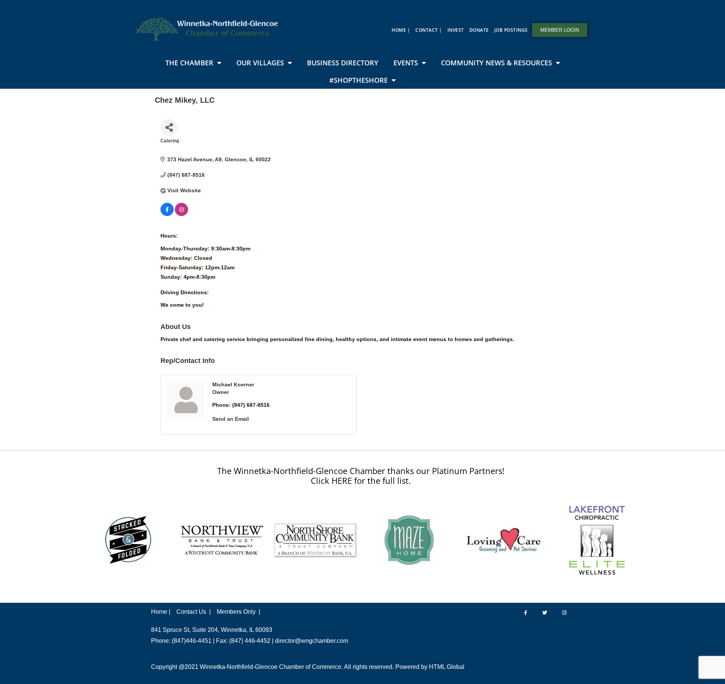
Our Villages (260, 62)
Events (405, 62)
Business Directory (342, 62)
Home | (401, 30)
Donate (479, 30)
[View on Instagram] (181, 214)
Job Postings (511, 30)
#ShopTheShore (358, 80)
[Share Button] (168, 127)
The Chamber (189, 62)
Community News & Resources (496, 62)
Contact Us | (193, 611)
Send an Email (230, 419)
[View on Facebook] (167, 214)
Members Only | (238, 611)
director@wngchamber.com (311, 641)
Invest (455, 30)
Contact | (428, 30)
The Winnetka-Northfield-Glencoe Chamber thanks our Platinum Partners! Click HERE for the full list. (360, 475)
